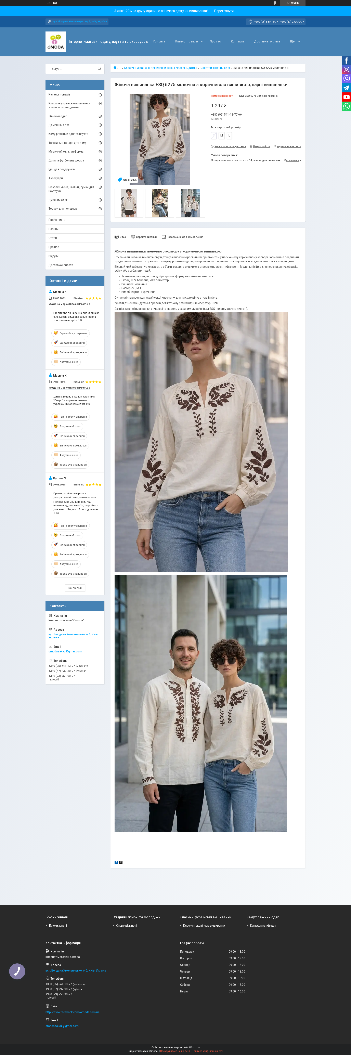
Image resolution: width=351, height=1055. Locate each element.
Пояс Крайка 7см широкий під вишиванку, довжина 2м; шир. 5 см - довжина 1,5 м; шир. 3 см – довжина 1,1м (75, 507)
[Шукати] (99, 69)
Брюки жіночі (58, 925)
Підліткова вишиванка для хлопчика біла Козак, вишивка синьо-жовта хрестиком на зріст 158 (76, 316)
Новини (53, 229)
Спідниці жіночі (126, 925)
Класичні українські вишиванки (204, 925)
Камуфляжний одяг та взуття (68, 133)
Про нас (215, 41)
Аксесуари (56, 178)
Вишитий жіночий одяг (215, 67)
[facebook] (116, 862)
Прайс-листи (57, 219)
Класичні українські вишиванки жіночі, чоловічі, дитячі (160, 67)
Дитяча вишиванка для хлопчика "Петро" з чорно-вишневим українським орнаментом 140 (74, 400)
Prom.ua (195, 1047)
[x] (120, 862)
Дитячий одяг (58, 199)
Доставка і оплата (267, 41)
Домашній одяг (59, 125)
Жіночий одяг (58, 116)
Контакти (237, 41)
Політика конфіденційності (207, 1051)
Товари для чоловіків (63, 208)
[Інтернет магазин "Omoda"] (56, 41)
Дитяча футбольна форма (66, 160)
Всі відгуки (75, 587)
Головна (159, 41)
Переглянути (224, 11)
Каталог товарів (186, 41)
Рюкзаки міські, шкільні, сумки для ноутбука (71, 189)
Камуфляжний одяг (263, 925)
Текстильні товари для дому (68, 142)
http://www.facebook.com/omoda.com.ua (73, 1012)
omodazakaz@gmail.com (65, 651)
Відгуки (53, 256)
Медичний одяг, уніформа (66, 151)
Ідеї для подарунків (62, 169)
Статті (53, 237)
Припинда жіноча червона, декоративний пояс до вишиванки (74, 495)
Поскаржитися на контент (175, 1051)
